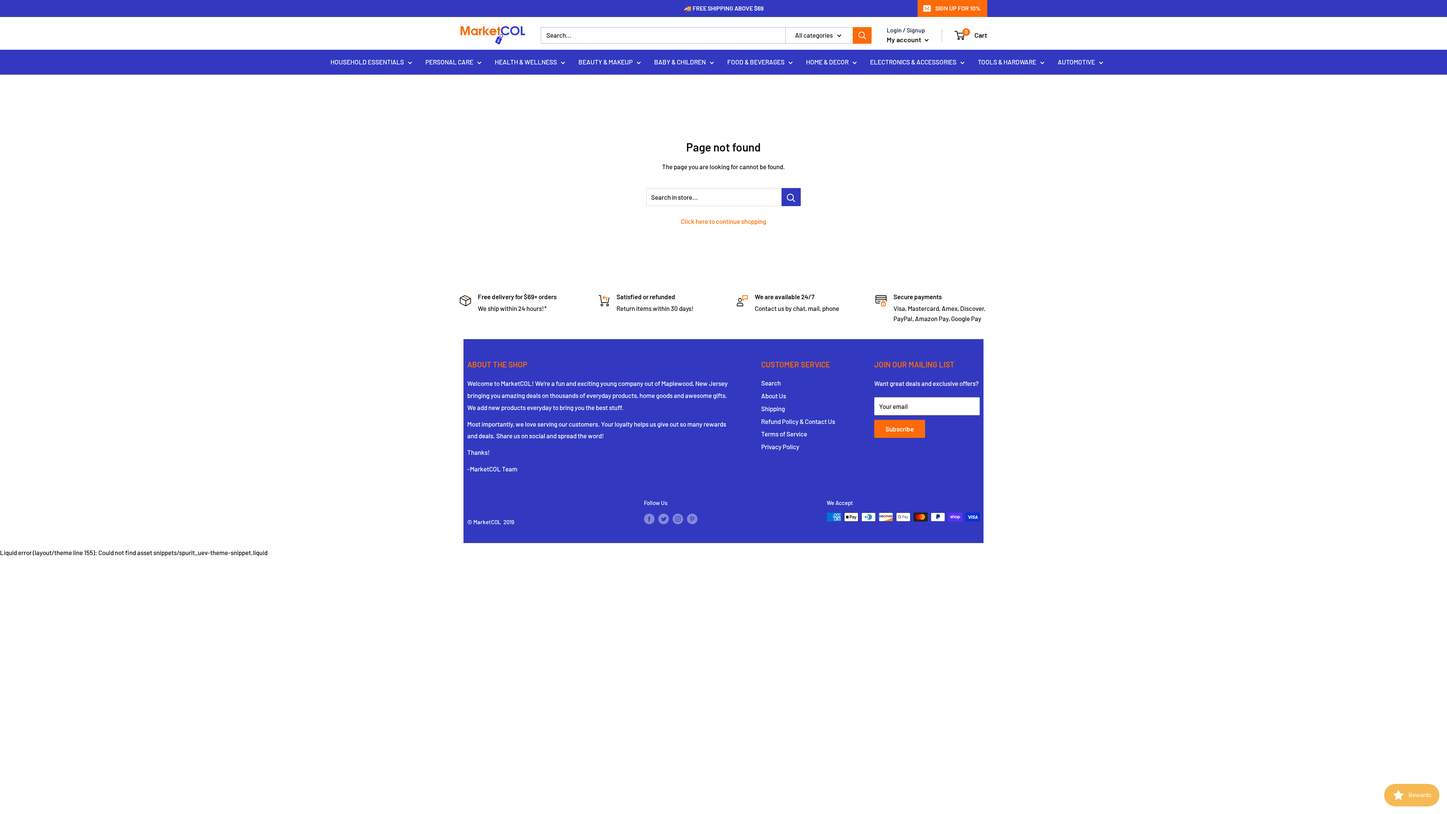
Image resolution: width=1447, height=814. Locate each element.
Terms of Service (784, 434)
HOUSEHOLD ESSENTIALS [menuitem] (367, 62)
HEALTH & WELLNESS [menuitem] (526, 62)
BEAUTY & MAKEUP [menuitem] (605, 62)
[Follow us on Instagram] (678, 518)
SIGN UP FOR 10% (957, 8)
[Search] (862, 35)
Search (771, 383)
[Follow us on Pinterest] (692, 518)
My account (905, 39)
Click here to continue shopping (723, 221)
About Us (773, 395)
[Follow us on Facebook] (649, 518)
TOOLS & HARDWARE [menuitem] (1007, 62)
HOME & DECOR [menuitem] (827, 62)
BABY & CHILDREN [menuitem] (680, 62)
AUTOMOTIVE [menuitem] (1076, 62)
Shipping (773, 408)
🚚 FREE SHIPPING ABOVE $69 (723, 8)
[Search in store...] (791, 197)
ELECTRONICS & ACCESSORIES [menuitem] (913, 62)
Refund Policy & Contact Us (798, 421)
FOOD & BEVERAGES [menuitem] (756, 62)
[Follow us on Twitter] (663, 518)
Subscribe (900, 429)
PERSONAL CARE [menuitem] (449, 62)
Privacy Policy (780, 446)
